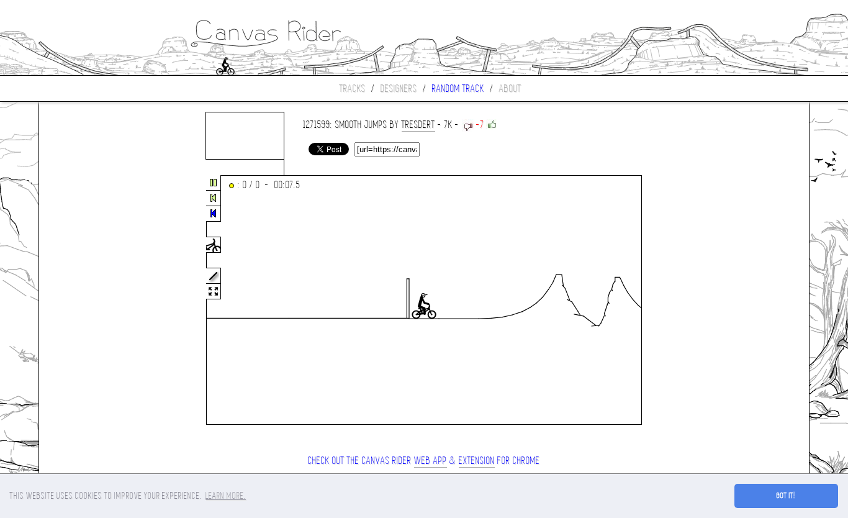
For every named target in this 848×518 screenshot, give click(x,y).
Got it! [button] (786, 496)
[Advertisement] (91, 300)
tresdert (418, 124)
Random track (458, 88)
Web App (430, 460)
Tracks (353, 88)
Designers (399, 88)
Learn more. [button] (225, 495)
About (510, 88)
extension (477, 460)
